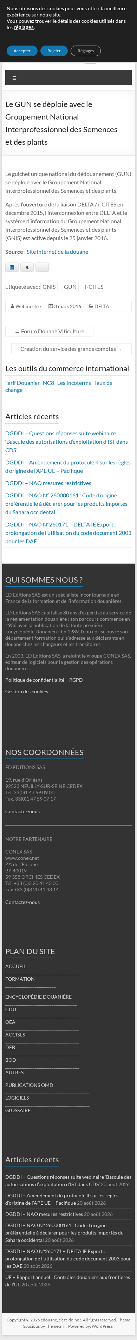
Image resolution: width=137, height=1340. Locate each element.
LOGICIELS (17, 1098)
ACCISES (15, 1035)
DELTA (101, 306)
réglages (24, 27)
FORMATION (20, 979)
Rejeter (54, 50)
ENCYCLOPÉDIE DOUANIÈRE (38, 997)
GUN (70, 286)
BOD (10, 1060)
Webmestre (28, 306)
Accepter (22, 50)
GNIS (49, 286)
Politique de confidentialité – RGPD (44, 680)
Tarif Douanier (22, 382)
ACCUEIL (15, 966)
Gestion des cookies (26, 691)
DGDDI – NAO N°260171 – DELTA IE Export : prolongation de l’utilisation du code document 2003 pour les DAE (68, 532)
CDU (10, 1009)
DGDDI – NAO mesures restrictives (48, 482)
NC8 (48, 382)
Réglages (86, 50)
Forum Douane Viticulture (49, 331)
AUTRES (14, 1072)
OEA (10, 1022)
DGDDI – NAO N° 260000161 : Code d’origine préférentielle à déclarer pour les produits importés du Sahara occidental (66, 503)
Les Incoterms (74, 382)
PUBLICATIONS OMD (29, 1085)
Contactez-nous (22, 811)
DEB (10, 1047)
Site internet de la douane (57, 251)
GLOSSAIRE (18, 1110)
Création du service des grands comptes (71, 348)
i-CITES (94, 286)
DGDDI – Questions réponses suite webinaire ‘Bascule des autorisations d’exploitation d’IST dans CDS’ (66, 441)
